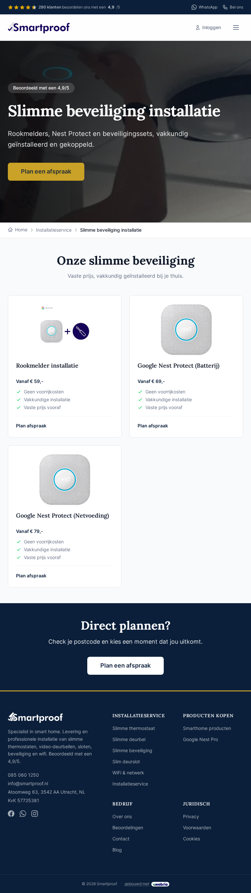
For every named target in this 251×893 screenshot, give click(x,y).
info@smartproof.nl (28, 783)
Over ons (122, 816)
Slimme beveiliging (132, 750)
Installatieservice (130, 783)
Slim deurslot (126, 761)
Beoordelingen (127, 827)
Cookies (191, 838)
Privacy (191, 816)
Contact (120, 838)
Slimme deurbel (128, 739)
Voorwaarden (197, 827)
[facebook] (11, 813)
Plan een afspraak (46, 171)
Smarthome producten (207, 728)
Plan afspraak (31, 425)
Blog (117, 849)
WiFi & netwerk (128, 772)
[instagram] (34, 813)
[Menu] (236, 27)
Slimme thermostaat (133, 728)
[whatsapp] (23, 813)
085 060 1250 (23, 775)
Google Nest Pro (200, 739)
